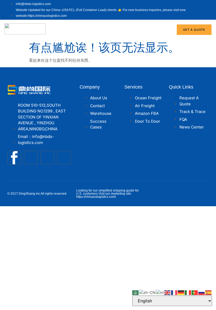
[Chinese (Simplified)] (147, 292)
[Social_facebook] (14, 157)
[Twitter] (31, 157)
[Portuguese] (195, 292)
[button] (165, 30)
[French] (174, 292)
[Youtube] (47, 157)
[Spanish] (208, 292)
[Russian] (201, 292)
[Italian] (188, 292)
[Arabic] (135, 292)
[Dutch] (160, 292)
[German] (181, 292)
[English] (167, 292)
